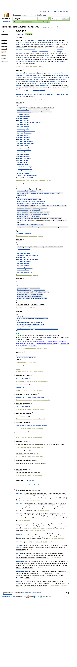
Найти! (66, 19)
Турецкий (4, 58)
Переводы (27, 22)
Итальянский (5, 34)
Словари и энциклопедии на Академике (29, 15)
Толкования (17, 22)
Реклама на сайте (36, 592)
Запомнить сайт (45, 11)
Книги (36, 22)
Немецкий (4, 49)
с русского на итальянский (49, 27)
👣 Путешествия (7, 593)
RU (67, 11)
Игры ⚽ (45, 22)
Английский (4, 43)
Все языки (4, 40)
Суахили (4, 55)
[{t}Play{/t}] (23, 37)
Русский (4, 52)
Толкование (20, 34)
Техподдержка (27, 592)
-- (30, 180)
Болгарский (4, 46)
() (49, 337)
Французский (5, 61)
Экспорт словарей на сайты (9, 596)
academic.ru (6, 21)
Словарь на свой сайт (58, 11)
